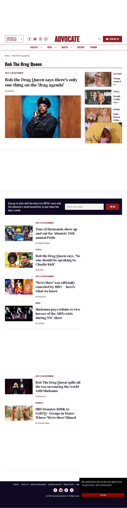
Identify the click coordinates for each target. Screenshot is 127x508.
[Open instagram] (46, 39)
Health (65, 47)
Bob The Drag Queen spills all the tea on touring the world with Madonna (58, 386)
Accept (103, 495)
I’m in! (112, 206)
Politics (34, 47)
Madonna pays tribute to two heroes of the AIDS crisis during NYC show (58, 313)
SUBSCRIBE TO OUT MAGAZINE (11, 39)
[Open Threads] (40, 39)
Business (39, 403)
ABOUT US (24, 484)
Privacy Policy (88, 485)
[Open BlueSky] (35, 39)
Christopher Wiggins (44, 243)
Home (7, 55)
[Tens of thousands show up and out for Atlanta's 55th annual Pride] (19, 233)
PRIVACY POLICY (69, 484)
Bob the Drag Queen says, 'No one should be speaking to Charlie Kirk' (58, 260)
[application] (103, 132)
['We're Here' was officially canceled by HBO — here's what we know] (19, 286)
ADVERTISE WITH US (55, 484)
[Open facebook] (30, 39)
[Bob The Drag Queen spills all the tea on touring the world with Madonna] (19, 386)
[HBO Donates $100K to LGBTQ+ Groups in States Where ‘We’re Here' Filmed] (19, 413)
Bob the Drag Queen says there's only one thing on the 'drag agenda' (41, 82)
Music (38, 303)
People (116, 92)
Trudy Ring (41, 323)
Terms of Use (105, 485)
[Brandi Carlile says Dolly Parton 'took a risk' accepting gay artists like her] (98, 97)
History (80, 47)
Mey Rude (40, 270)
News (49, 47)
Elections (117, 74)
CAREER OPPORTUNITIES (38, 484)
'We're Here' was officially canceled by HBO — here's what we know (55, 286)
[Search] (99, 39)
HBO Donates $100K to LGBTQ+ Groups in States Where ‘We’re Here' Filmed (56, 413)
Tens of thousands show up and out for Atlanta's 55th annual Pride (56, 233)
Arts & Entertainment (14, 73)
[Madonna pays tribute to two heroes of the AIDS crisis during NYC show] (19, 313)
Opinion (93, 47)
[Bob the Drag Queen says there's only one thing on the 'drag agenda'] (43, 116)
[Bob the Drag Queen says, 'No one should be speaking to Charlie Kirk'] (19, 260)
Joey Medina (10, 91)
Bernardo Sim (42, 296)
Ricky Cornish (42, 396)
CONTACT (16, 484)
